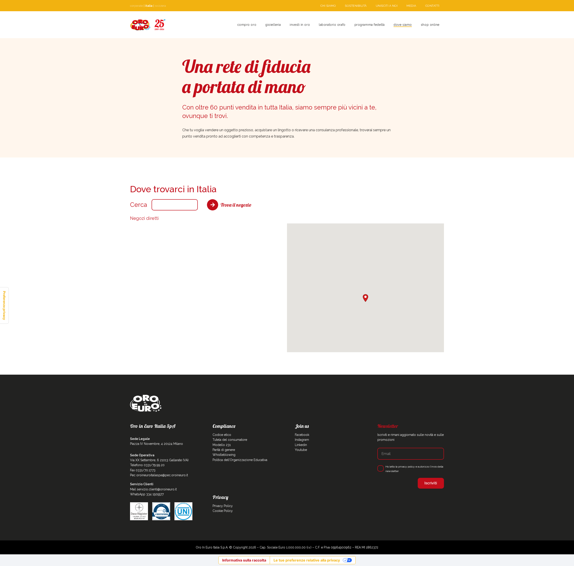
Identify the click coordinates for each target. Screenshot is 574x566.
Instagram (302, 439)
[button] (283, 24)
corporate (136, 5)
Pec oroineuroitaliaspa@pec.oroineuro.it (159, 475)
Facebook (302, 435)
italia (148, 5)
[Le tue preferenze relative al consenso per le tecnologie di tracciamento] (4, 305)
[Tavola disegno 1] (148, 24)
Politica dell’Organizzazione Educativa (240, 460)
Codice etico (222, 435)
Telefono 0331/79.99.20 (147, 465)
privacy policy (406, 466)
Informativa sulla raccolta (244, 560)
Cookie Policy (223, 511)
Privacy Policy (223, 506)
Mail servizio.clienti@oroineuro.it (153, 489)
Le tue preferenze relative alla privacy (307, 560)
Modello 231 (222, 445)
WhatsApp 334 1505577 (147, 494)
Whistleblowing (224, 455)
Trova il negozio (236, 205)
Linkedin (301, 445)
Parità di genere (224, 450)
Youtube (301, 450)
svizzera (160, 5)
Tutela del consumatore (230, 439)
